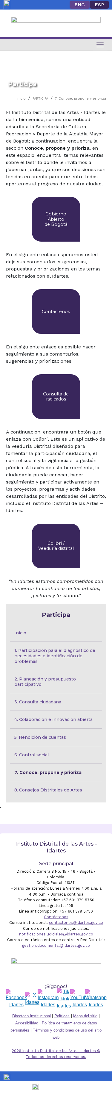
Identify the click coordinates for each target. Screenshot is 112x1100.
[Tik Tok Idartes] (64, 999)
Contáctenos (56, 311)
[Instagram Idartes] (48, 998)
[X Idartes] (32, 999)
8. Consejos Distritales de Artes (48, 790)
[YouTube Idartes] (79, 998)
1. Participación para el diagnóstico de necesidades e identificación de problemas (55, 656)
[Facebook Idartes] (16, 998)
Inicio (21, 99)
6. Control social (31, 755)
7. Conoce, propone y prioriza (80, 99)
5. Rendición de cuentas (40, 737)
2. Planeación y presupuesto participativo (45, 681)
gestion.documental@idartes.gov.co (56, 945)
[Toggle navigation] (100, 45)
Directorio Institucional (31, 1016)
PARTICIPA (40, 99)
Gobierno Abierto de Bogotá (56, 219)
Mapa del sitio (85, 1016)
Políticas (62, 1016)
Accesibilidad (26, 1023)
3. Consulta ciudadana (37, 702)
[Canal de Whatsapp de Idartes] (96, 998)
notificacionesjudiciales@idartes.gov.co (56, 934)
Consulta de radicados (56, 396)
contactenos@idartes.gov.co (76, 922)
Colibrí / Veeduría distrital (56, 546)
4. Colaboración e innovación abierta (53, 719)
